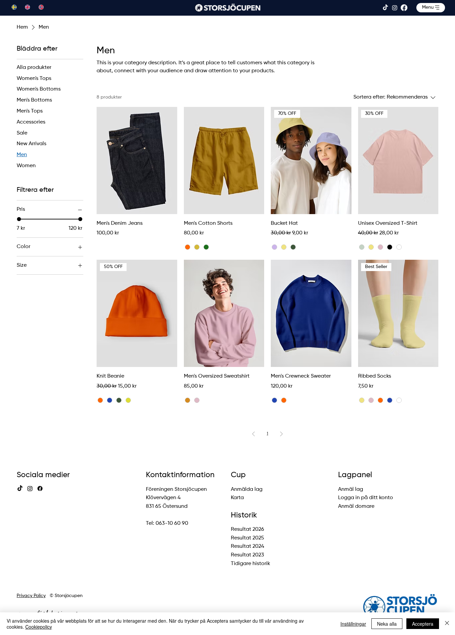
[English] (27, 7)
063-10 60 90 (172, 523)
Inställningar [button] (353, 623)
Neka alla (387, 623)
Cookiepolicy (38, 626)
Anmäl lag (350, 489)
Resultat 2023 (247, 555)
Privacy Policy (31, 595)
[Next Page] (281, 434)
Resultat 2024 (247, 546)
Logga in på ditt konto (365, 497)
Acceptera (422, 623)
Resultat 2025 (247, 538)
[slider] (19, 219)
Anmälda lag (246, 489)
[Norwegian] (40, 7)
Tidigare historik (250, 563)
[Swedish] (13, 7)
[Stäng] (447, 624)
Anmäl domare (356, 506)
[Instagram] (394, 7)
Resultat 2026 (247, 529)
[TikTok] (385, 7)
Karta (237, 497)
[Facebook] (404, 7)
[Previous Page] (253, 434)
